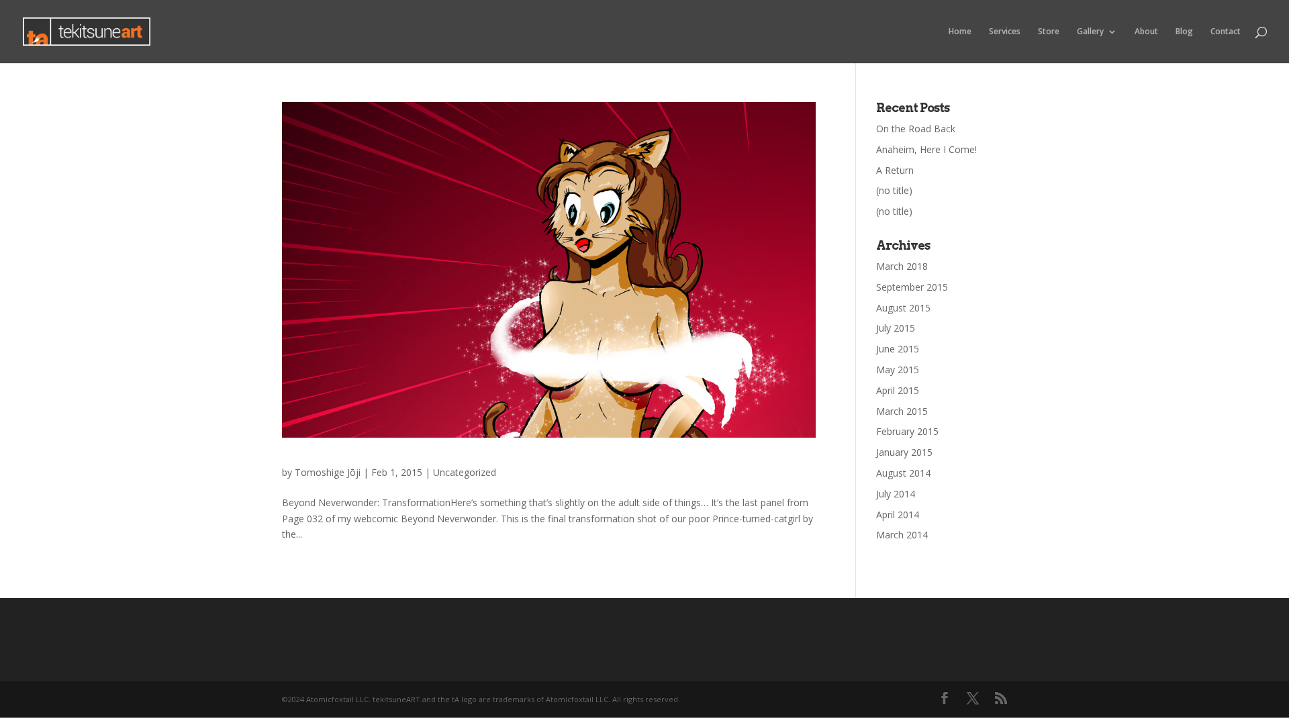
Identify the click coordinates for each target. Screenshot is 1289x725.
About (1146, 32)
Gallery (1090, 32)
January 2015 (904, 452)
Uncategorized (464, 472)
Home (960, 32)
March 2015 (902, 411)
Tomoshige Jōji (328, 472)
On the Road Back (915, 128)
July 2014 (895, 493)
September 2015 (912, 287)
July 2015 (895, 328)
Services (1004, 32)
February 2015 (907, 431)
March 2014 (902, 534)
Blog (1184, 32)
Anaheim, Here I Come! (926, 149)
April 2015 (897, 390)
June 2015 (897, 348)
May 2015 (897, 369)
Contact (1225, 32)
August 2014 (903, 473)
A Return (895, 170)
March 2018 (902, 266)
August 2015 (903, 307)
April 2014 (897, 514)
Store (1048, 32)
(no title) (894, 190)
